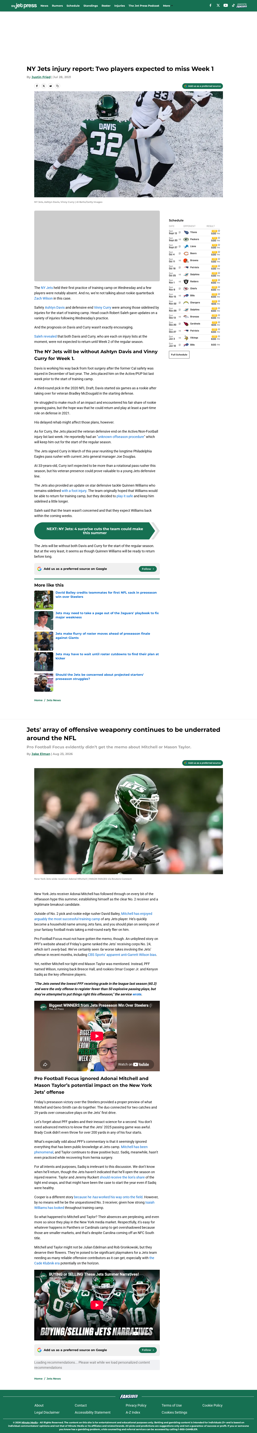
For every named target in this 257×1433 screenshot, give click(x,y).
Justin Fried (41, 77)
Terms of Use (172, 1405)
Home (38, 700)
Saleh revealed (45, 336)
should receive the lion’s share (122, 1177)
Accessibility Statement (93, 1412)
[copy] (57, 86)
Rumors (57, 5)
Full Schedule (179, 354)
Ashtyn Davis (55, 307)
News (44, 5)
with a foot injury (74, 491)
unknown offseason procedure (121, 437)
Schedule (73, 5)
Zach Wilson (43, 298)
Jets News (54, 700)
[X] (218, 5)
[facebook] (210, 5)
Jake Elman (41, 754)
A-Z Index (133, 1412)
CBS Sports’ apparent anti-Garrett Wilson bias (122, 955)
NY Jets (47, 288)
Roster (106, 5)
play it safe (125, 496)
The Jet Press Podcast (144, 5)
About (39, 1405)
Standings (91, 5)
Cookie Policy (212, 1405)
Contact (81, 1405)
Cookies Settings (174, 1412)
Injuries (119, 5)
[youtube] (226, 5)
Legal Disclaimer (47, 1412)
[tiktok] (233, 5)
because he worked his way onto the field (108, 1197)
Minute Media (29, 1422)
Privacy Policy (136, 1405)
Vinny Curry (102, 307)
